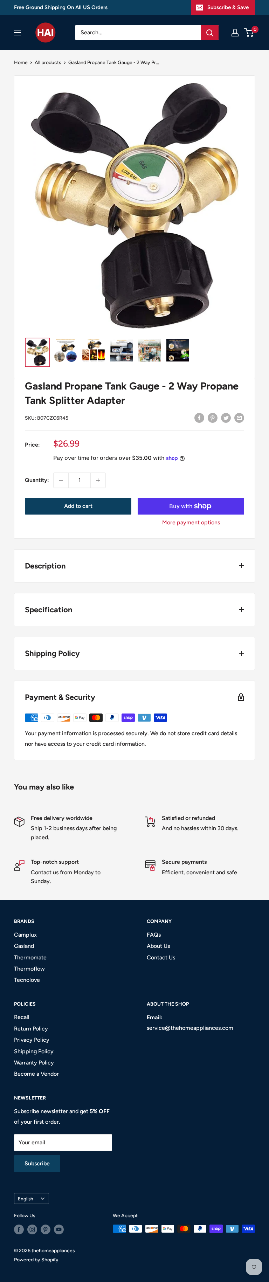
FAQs (154, 934)
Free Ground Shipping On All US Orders (61, 7)
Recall (21, 1017)
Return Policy (31, 1028)
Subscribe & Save (228, 7)
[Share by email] (239, 417)
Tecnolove (27, 980)
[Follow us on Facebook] (19, 1229)
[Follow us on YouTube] (59, 1229)
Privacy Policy (31, 1039)
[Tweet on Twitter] (226, 417)
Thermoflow (29, 968)
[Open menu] (17, 32)
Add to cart (78, 506)
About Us (158, 946)
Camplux (25, 934)
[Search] (210, 32)
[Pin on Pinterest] (213, 417)
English (25, 1198)
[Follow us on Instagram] (32, 1229)
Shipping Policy (34, 1051)
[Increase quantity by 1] (98, 480)
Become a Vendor (36, 1073)
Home (21, 63)
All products (48, 63)
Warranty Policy (34, 1062)
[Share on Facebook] (199, 417)
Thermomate (30, 957)
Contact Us (161, 957)
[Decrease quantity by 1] (61, 480)
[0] (249, 32)
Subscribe (37, 1163)
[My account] (235, 32)
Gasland (24, 946)
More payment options (191, 522)
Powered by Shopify (36, 1260)
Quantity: (37, 480)
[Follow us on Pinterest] (45, 1229)
